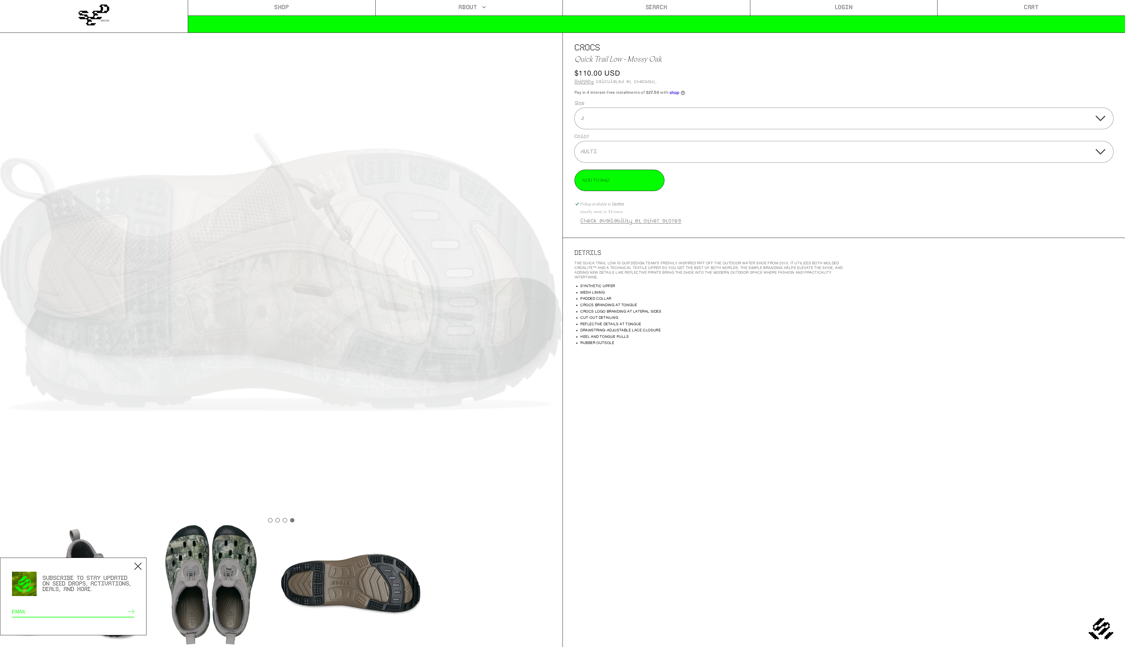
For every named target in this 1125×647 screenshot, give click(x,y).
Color (582, 136)
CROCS (587, 47)
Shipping (584, 81)
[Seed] (93, 16)
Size (579, 103)
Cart (1031, 7)
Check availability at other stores (630, 221)
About (467, 7)
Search (656, 7)
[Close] (138, 566)
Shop (281, 7)
